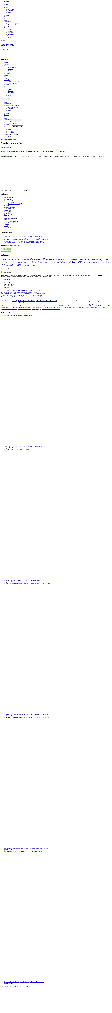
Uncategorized (8, 229)
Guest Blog (11, 34)
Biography (11, 29)
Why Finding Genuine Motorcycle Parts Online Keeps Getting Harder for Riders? (26, 239)
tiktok (92, 307)
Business (6, 7)
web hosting (28, 309)
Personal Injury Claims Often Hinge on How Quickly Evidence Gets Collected (26, 241)
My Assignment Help (99, 305)
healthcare (24, 302)
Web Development (22, 309)
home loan (20, 305)
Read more (100, 156)
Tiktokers (10, 32)
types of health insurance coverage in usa (9, 309)
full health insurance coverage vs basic (8, 302)
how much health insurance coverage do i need (39, 305)
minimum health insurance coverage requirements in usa (75, 305)
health (19, 303)
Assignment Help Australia (43, 300)
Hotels (9, 37)
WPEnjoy (27, 986)
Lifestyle (6, 26)
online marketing (5, 307)
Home (6, 4)
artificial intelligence (6, 300)
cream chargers (84, 300)
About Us (7, 279)
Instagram (52, 305)
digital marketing (93, 301)
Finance (6, 17)
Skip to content (5, 1)
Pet (8, 14)
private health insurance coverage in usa (31, 307)
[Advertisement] (53, 54)
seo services (50, 307)
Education (7, 15)
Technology (7, 21)
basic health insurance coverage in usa (65, 300)
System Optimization (13, 23)
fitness (109, 300)
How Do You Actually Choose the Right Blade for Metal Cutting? (22, 238)
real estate (42, 307)
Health (9, 12)
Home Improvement (13, 9)
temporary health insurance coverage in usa (82, 307)
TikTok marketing (98, 307)
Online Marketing (13, 25)
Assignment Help (21, 300)
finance (106, 300)
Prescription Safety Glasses (16, 307)
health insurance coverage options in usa (9, 305)
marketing (61, 305)
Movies (10, 31)
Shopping (56, 307)
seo (45, 307)
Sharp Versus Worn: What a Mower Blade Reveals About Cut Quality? (23, 236)
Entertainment (8, 28)
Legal (5, 18)
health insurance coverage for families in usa (36, 302)
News (5, 20)
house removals (26, 305)
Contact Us (7, 281)
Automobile (7, 6)
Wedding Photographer (36, 309)
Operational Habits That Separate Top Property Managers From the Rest (24, 242)
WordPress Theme (18, 986)
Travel (6, 36)
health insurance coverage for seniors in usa (76, 302)
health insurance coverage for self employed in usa (56, 302)
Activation (10, 10)
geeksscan (8, 155)
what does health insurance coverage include (51, 309)
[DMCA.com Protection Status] (6, 251)
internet (56, 305)
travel (104, 307)
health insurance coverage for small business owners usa (97, 302)
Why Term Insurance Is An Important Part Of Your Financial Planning (33, 151)
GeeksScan (7, 44)
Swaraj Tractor (62, 307)
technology (69, 307)
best (74, 300)
